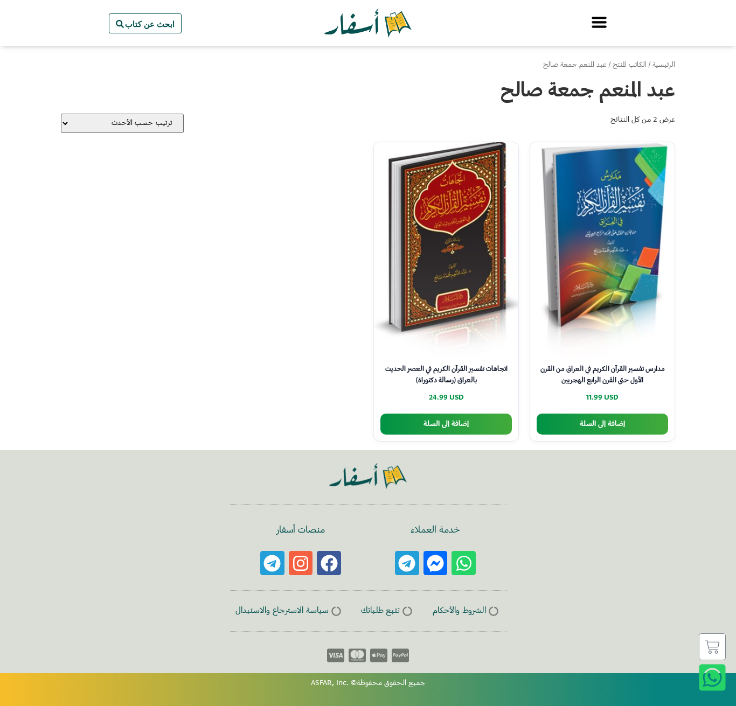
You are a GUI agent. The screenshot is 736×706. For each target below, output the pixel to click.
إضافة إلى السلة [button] (602, 424)
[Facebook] (329, 563)
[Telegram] (407, 563)
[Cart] (712, 646)
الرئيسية (663, 65)
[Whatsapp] (464, 563)
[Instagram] (301, 563)
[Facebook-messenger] (435, 563)
